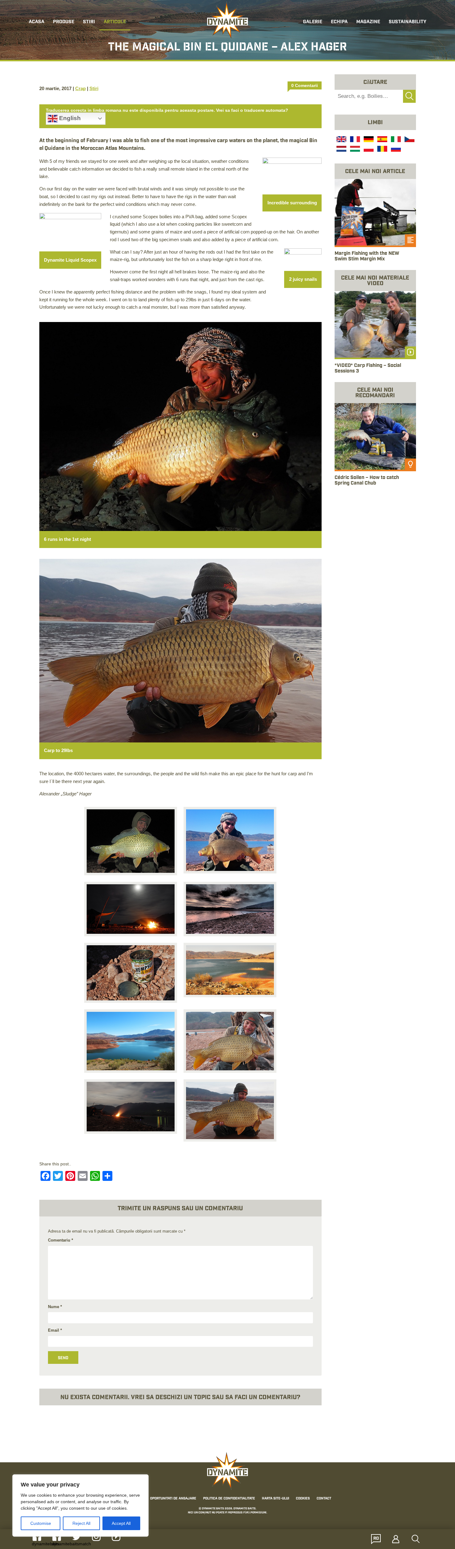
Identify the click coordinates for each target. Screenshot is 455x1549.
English (69, 118)
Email (55, 1330)
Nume (55, 1306)
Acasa (36, 22)
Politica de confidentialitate (229, 1498)
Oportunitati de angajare (173, 1498)
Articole (115, 22)
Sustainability (407, 22)
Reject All (81, 1523)
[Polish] (368, 149)
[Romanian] (381, 149)
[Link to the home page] (227, 20)
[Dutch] (340, 149)
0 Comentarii (304, 85)
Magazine (368, 22)
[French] (354, 140)
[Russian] (395, 149)
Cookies (303, 1498)
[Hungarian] (354, 149)
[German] (368, 140)
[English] (340, 140)
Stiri (89, 22)
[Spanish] (381, 140)
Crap (80, 88)
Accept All (121, 1523)
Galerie (312, 22)
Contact (324, 1498)
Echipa (339, 22)
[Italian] (395, 140)
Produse (63, 22)
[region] (80, 1505)
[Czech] (408, 140)
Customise (40, 1523)
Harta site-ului (275, 1498)
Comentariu (60, 1240)
